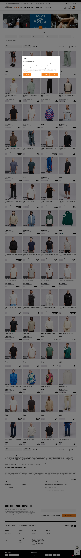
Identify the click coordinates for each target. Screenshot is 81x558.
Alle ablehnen (45, 74)
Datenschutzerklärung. (27, 71)
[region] (41, 67)
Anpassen (27, 74)
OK (54, 74)
